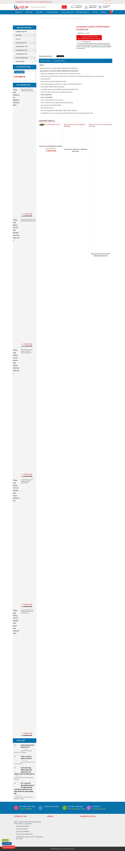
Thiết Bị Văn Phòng (22, 57)
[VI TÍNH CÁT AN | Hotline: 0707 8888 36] (21, 7)
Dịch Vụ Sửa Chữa (67, 12)
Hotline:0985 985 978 (8, 847)
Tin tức (94, 12)
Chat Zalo (5, 840)
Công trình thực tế (82, 12)
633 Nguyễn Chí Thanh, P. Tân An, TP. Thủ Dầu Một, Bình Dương (33, 2)
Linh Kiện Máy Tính (21, 54)
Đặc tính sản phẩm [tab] (45, 60)
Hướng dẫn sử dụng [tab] (59, 60)
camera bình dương (87, 43)
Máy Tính (18, 35)
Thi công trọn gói (52, 12)
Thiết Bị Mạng (20, 61)
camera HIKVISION (80, 45)
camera (80, 43)
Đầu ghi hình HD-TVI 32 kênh (99, 45)
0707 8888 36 (19, 77)
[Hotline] (111, 2)
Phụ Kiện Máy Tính (21, 50)
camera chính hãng (97, 43)
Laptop (18, 39)
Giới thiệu (29, 12)
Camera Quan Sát (86, 41)
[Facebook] (105, 2)
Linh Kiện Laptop (21, 43)
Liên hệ (103, 12)
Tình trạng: (81, 33)
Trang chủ (18, 12)
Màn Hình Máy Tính (21, 46)
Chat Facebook (7, 843)
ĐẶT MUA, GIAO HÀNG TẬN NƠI (89, 37)
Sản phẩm (39, 12)
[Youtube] (108, 2)
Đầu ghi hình (89, 45)
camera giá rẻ (106, 43)
